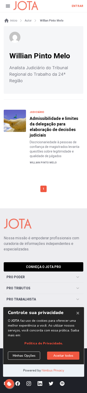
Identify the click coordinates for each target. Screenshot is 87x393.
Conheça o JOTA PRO (43, 267)
